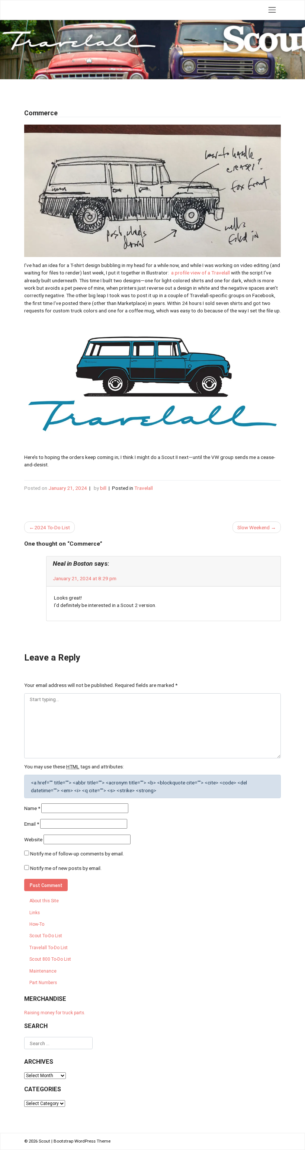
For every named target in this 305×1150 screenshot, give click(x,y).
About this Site (44, 900)
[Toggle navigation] (272, 10)
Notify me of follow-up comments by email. (77, 854)
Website (33, 839)
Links (34, 912)
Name (32, 808)
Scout (44, 1141)
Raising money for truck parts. (54, 1012)
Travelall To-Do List (48, 947)
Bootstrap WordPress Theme (82, 1141)
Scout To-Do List (45, 935)
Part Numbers (43, 982)
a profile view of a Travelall (200, 273)
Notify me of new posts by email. (66, 868)
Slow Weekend (253, 527)
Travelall (143, 488)
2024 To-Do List (52, 527)
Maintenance (43, 971)
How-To (36, 924)
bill (103, 488)
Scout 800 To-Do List (50, 959)
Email (31, 824)
